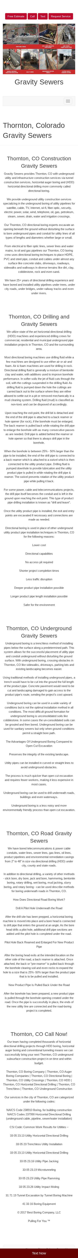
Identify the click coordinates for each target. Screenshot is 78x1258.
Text (42, 16)
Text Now (39, 1253)
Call (32, 16)
